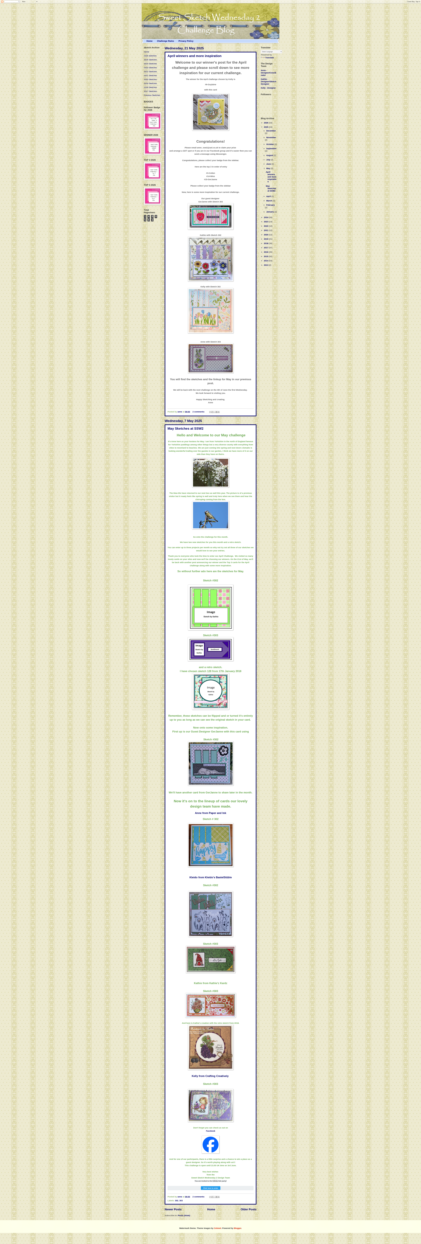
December (271, 131)
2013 (266, 265)
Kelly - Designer (268, 88)
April (268, 196)
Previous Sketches (152, 95)
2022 (266, 226)
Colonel (217, 1228)
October (270, 144)
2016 (266, 252)
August (270, 155)
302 (176, 1200)
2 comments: (199, 412)
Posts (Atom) (184, 1215)
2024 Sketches (150, 63)
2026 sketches (150, 56)
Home (149, 41)
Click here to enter (210, 1188)
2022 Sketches (150, 71)
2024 (266, 217)
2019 (266, 239)
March (269, 201)
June (268, 164)
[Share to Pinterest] (219, 412)
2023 (266, 221)
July (268, 160)
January (270, 212)
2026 (266, 123)
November (271, 137)
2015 (266, 256)
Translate (269, 57)
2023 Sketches (150, 67)
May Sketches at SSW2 (185, 428)
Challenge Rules (165, 41)
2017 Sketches (150, 91)
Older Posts (248, 1209)
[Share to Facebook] (216, 412)
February (270, 205)
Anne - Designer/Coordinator (268, 72)
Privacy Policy (185, 41)
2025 (266, 127)
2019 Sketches (150, 83)
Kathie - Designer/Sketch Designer (268, 81)
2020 (266, 235)
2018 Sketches (150, 87)
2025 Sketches (150, 60)
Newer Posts (173, 1209)
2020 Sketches (150, 79)
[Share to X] (214, 412)
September (271, 148)
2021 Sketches (150, 75)
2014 (266, 261)
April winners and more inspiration (194, 56)
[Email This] (210, 412)
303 (181, 1200)
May (268, 168)
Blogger (237, 1228)
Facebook (211, 1131)
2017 (266, 247)
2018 (266, 243)
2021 (266, 230)
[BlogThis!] (212, 412)
